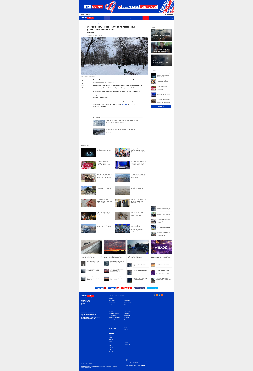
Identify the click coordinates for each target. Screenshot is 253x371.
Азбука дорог (126, 304)
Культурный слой (127, 311)
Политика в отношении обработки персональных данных (88, 315)
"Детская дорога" (112, 302)
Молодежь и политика (113, 315)
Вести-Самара (111, 304)
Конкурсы (114, 18)
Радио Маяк (111, 347)
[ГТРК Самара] (87, 18)
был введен (125, 104)
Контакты (126, 342)
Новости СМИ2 (84, 140)
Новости (107, 18)
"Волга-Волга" (126, 317)
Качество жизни (127, 315)
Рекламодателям (127, 344)
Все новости (161, 106)
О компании (138, 18)
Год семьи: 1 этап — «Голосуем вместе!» (129, 327)
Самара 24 (111, 341)
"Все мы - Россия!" (127, 302)
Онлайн (146, 18)
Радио (131, 18)
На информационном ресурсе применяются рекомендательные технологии (90, 318)
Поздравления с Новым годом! (114, 317)
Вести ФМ (111, 351)
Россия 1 (110, 337)
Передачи (110, 298)
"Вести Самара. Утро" (112, 328)
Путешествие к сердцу (128, 319)
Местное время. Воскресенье (114, 313)
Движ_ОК (126, 329)
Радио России (111, 349)
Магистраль (111, 311)
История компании (127, 335)
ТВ (126, 18)
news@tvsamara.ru (91, 304)
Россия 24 (111, 339)
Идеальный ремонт (127, 321)
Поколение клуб (112, 319)
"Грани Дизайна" (112, 300)
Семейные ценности (112, 321)
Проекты (121, 18)
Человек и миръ (127, 313)
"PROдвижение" (127, 300)
